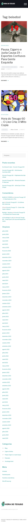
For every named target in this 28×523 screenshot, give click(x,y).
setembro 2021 (6, 385)
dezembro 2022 (6, 336)
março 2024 (5, 287)
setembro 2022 (6, 346)
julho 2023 (5, 313)
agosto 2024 (5, 270)
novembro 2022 (6, 339)
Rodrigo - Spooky (7, 212)
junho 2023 (5, 316)
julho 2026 (5, 231)
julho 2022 (5, 352)
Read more (5, 80)
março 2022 (5, 366)
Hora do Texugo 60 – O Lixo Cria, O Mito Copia (13, 122)
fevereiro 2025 (6, 251)
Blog (6, 448)
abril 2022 (5, 362)
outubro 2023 (6, 303)
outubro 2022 (6, 343)
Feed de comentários (8, 478)
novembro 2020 (6, 418)
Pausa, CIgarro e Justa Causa (9, 67)
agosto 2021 (5, 389)
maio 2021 (5, 399)
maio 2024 (5, 280)
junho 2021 (5, 395)
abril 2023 (5, 323)
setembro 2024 (6, 267)
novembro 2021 (6, 379)
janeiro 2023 (5, 333)
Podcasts (4, 129)
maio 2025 (5, 241)
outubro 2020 (6, 422)
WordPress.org (6, 481)
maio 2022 (5, 359)
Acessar (4, 471)
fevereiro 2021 (6, 408)
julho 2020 (5, 431)
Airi (24, 519)
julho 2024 (5, 274)
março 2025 (5, 247)
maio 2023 (5, 320)
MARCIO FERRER (7, 197)
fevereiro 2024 (6, 290)
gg (3, 202)
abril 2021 (5, 402)
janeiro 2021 (5, 412)
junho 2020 (5, 435)
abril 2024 (5, 283)
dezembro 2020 (6, 415)
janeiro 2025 (5, 254)
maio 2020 (5, 438)
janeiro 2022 (5, 372)
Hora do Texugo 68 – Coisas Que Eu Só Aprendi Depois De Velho (13, 219)
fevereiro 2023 (6, 329)
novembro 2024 (6, 260)
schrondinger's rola (7, 217)
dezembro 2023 (6, 297)
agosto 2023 (5, 310)
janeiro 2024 (5, 293)
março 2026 (5, 237)
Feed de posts (6, 474)
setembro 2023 (6, 306)
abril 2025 (5, 244)
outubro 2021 (6, 382)
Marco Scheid (14, 129)
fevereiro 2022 (6, 369)
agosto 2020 (5, 428)
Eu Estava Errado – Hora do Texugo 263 (13, 167)
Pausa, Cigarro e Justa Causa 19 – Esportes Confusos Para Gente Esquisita (13, 56)
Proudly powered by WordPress (10, 519)
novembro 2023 (6, 300)
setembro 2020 (6, 425)
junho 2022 (5, 356)
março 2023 (5, 326)
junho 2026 (5, 234)
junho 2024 (5, 277)
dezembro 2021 (6, 375)
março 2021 (5, 405)
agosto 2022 (5, 349)
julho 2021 (5, 392)
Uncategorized (9, 461)
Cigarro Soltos (9, 451)
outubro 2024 (6, 264)
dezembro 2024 (6, 257)
